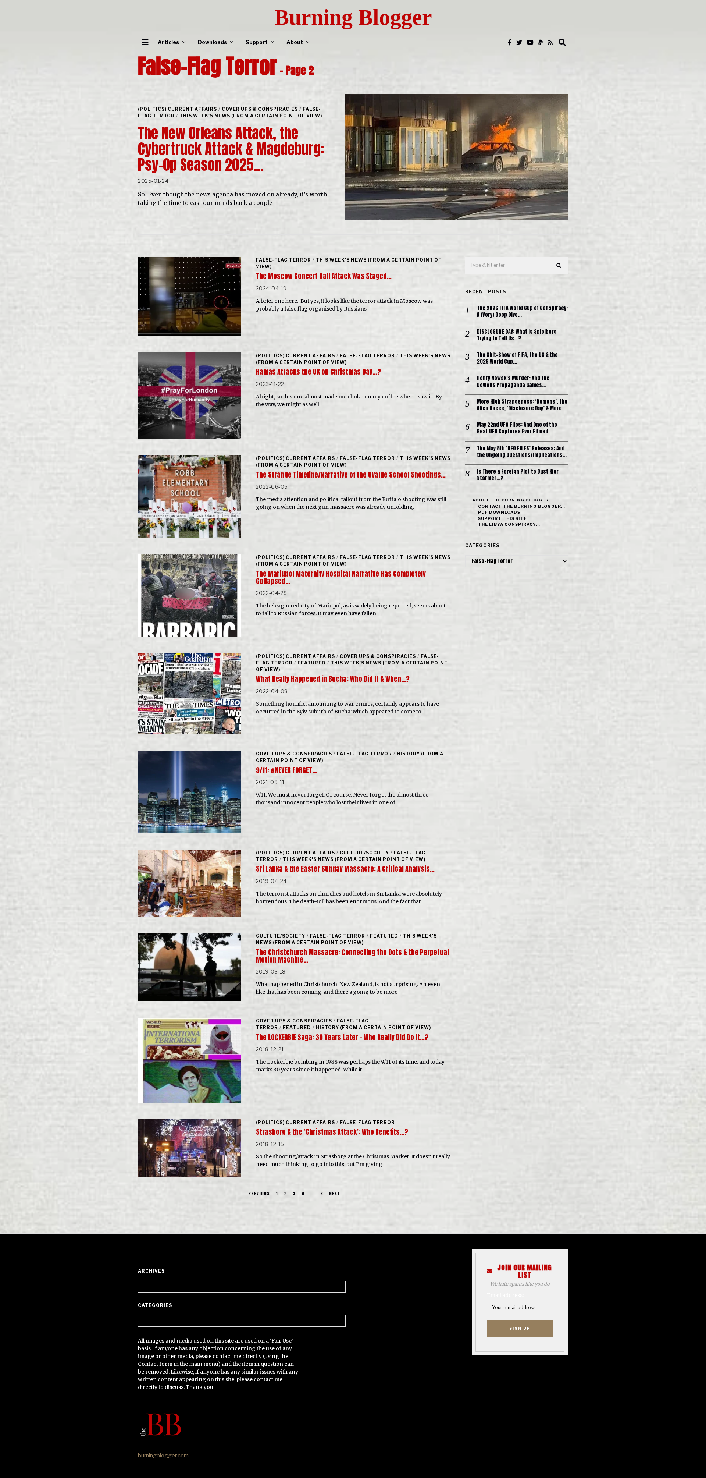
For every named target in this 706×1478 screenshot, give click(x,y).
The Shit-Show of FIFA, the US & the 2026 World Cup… (517, 358)
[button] (559, 265)
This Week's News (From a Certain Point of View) (250, 115)
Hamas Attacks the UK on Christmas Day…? (318, 372)
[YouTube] (530, 42)
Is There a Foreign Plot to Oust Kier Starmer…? (518, 475)
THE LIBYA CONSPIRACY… (509, 524)
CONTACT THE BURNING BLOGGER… (521, 506)
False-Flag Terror (283, 260)
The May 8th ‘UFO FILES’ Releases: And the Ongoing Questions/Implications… (522, 451)
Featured (311, 663)
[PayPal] (540, 42)
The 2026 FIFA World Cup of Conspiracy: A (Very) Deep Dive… (522, 311)
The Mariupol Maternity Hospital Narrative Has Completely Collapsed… (341, 577)
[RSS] (550, 42)
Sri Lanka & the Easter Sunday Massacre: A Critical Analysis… (345, 869)
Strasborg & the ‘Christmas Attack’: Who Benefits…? (332, 1132)
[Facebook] (509, 42)
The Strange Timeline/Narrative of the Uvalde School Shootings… (351, 475)
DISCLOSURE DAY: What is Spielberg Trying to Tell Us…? (517, 335)
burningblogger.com (163, 1455)
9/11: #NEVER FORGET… (286, 770)
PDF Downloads (499, 512)
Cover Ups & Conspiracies (260, 109)
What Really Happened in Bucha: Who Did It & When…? (333, 679)
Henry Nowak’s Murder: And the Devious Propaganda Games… (513, 381)
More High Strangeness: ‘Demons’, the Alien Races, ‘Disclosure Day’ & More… (522, 405)
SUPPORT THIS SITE (502, 518)
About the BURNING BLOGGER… (512, 500)
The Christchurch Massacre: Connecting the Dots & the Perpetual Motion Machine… (352, 956)
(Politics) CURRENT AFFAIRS (177, 109)
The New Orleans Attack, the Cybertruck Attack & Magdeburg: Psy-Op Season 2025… (231, 149)
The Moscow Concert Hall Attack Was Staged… (324, 276)
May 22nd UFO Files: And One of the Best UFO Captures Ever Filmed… (517, 428)
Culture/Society (364, 852)
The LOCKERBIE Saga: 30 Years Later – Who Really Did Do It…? (342, 1037)
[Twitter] (519, 42)
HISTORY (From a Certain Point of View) (373, 1027)
